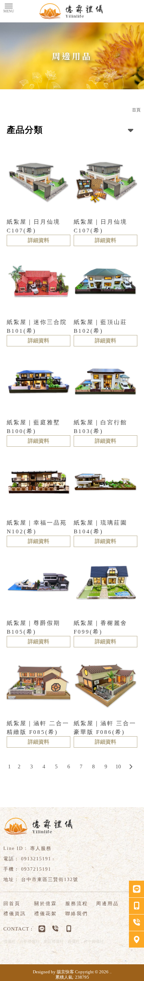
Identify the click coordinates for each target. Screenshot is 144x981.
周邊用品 (107, 903)
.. (111, 971)
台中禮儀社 (29, 941)
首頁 (136, 109)
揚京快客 (65, 971)
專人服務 (41, 848)
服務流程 (76, 903)
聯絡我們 (76, 913)
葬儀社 (74, 941)
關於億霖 (45, 903)
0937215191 (36, 869)
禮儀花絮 (45, 913)
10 (118, 766)
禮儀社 (9, 941)
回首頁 (11, 903)
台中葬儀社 (94, 941)
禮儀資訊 (14, 913)
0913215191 (36, 858)
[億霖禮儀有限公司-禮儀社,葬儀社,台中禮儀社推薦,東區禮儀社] (72, 11)
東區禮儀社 (54, 941)
